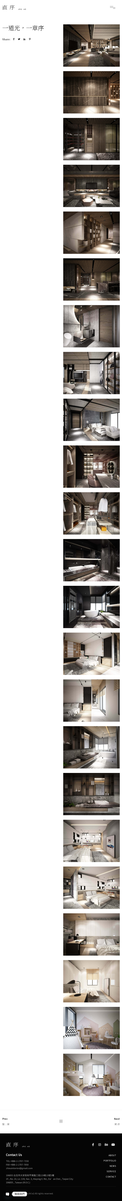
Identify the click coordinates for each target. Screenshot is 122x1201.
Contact (111, 1177)
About (112, 1155)
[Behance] (106, 1145)
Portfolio (110, 1161)
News (113, 1166)
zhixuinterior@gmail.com (19, 1168)
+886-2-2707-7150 (19, 1161)
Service (111, 1171)
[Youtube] (113, 1145)
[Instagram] (100, 1145)
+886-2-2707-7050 (19, 1164)
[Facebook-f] (93, 1145)
